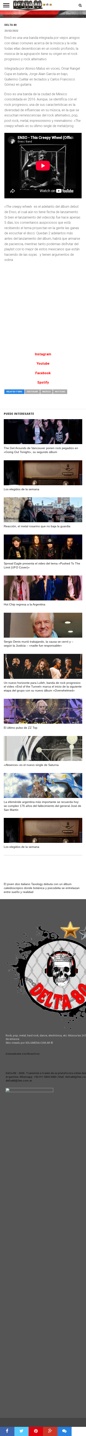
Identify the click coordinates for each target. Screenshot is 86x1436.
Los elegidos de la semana (21, 489)
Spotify (43, 382)
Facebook (43, 373)
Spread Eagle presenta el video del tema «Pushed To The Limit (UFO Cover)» (42, 565)
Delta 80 (10, 24)
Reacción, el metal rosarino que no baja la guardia (37, 526)
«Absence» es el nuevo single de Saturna (31, 765)
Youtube (43, 363)
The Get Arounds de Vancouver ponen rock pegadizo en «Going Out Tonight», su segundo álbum (41, 450)
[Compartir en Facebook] (7, 1431)
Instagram (43, 354)
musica (46, 391)
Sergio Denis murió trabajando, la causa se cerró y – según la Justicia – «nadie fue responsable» (38, 643)
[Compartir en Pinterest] (36, 1431)
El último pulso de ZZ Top (20, 727)
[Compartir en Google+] (50, 1431)
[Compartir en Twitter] (21, 1431)
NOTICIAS (60, 391)
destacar (32, 391)
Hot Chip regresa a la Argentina (24, 604)
